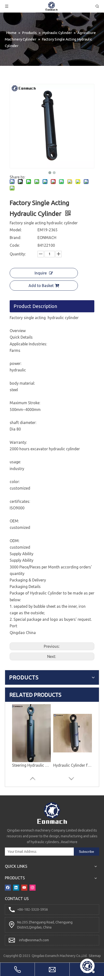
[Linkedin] (16, 887)
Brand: (15, 237)
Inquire (41, 273)
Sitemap (95, 956)
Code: (15, 245)
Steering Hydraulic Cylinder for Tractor (31, 765)
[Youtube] (24, 887)
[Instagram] (33, 887)
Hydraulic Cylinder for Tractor (72, 765)
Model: (16, 230)
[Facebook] (8, 887)
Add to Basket (41, 285)
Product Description (35, 306)
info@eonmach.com (34, 940)
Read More (69, 842)
